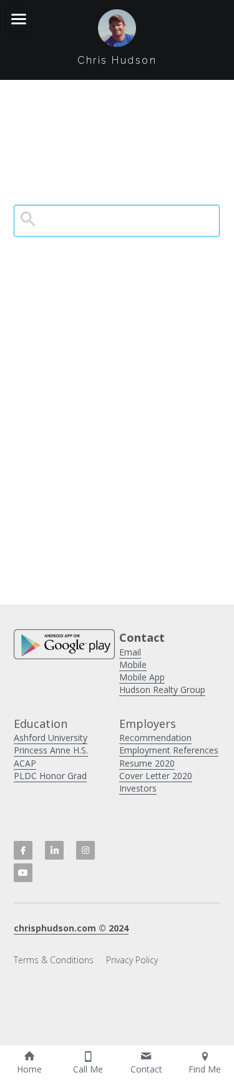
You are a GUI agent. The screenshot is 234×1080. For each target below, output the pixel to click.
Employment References (168, 750)
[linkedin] (54, 850)
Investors (138, 788)
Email (130, 652)
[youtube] (23, 872)
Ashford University (50, 738)
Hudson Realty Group (162, 689)
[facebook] (23, 850)
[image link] (116, 26)
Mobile (133, 664)
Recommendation (155, 738)
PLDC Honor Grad (50, 776)
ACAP (25, 763)
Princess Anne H (46, 750)
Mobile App (142, 677)
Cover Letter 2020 (155, 776)
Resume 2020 (147, 763)
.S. (83, 750)
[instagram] (85, 850)
